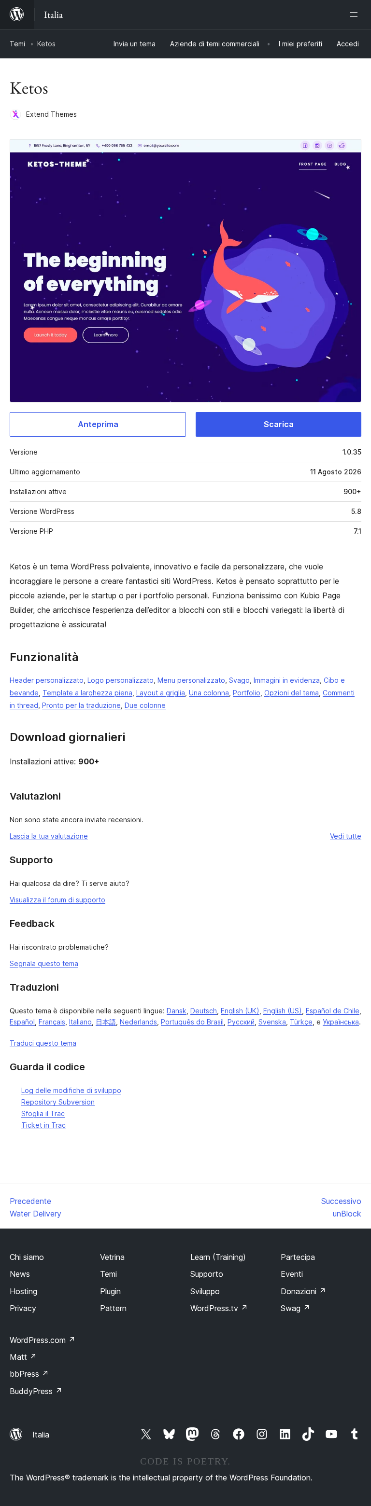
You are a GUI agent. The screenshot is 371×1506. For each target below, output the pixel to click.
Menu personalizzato (191, 680)
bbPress (29, 1374)
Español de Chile (332, 1011)
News (20, 1274)
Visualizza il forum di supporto (57, 900)
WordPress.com (42, 1340)
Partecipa (298, 1257)
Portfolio (246, 693)
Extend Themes (51, 114)
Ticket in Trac (43, 1125)
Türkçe (301, 1022)
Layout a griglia (160, 693)
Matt (23, 1357)
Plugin (110, 1291)
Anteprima (98, 424)
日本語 (106, 1022)
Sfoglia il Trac (43, 1113)
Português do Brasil (192, 1022)
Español (22, 1022)
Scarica (279, 424)
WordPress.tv (219, 1308)
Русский (241, 1022)
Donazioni (303, 1291)
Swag (295, 1308)
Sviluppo (205, 1291)
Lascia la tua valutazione (49, 836)
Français (52, 1022)
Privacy (23, 1308)
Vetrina (112, 1257)
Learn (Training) (218, 1257)
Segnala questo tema (44, 963)
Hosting (23, 1291)
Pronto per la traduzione (81, 705)
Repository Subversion (58, 1102)
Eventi (292, 1274)
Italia (40, 1434)
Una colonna (209, 693)
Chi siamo (27, 1257)
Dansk (176, 1011)
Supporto (206, 1274)
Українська (341, 1022)
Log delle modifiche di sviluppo (71, 1090)
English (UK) (240, 1011)
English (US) (282, 1011)
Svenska (272, 1022)
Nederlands (138, 1022)
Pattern (113, 1308)
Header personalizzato (47, 680)
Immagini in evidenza (287, 680)
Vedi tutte (345, 836)
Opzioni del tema (291, 693)
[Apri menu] (355, 14)
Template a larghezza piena (87, 693)
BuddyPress (36, 1391)
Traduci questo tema (43, 1043)
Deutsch (203, 1011)
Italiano (80, 1022)
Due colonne (145, 705)
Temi (17, 44)
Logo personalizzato (120, 680)
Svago (239, 680)
